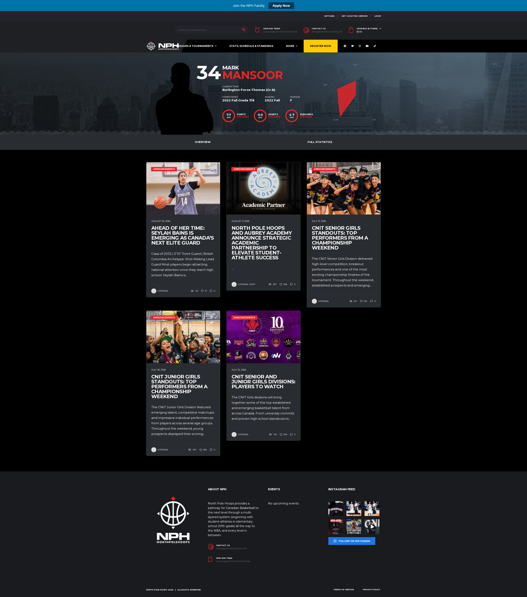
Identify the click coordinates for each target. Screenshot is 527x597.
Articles (329, 16)
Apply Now (281, 5)
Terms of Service (343, 589)
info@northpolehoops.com (327, 32)
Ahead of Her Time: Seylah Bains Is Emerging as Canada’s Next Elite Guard (182, 235)
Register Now (320, 46)
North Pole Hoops (156, 590)
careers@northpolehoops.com (280, 32)
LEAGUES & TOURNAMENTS (194, 46)
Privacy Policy (371, 589)
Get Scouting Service (354, 16)
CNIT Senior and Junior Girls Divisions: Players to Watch (263, 381)
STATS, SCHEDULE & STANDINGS (251, 46)
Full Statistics (320, 142)
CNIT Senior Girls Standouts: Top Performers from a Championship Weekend (340, 238)
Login (377, 16)
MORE (290, 46)
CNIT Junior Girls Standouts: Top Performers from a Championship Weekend (179, 386)
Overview (203, 142)
